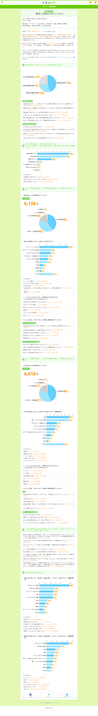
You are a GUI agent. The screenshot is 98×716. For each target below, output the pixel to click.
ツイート (49, 696)
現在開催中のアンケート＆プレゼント (60, 57)
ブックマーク (67, 696)
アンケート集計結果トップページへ (50, 703)
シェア (30, 696)
